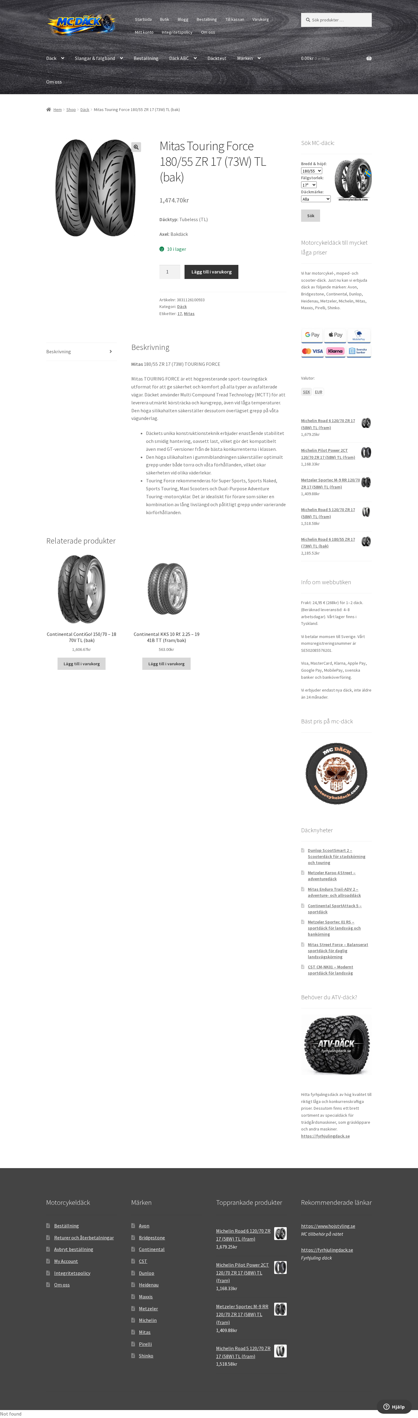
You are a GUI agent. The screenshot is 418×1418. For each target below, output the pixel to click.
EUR (318, 392)
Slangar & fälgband (95, 58)
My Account (66, 1261)
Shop (71, 109)
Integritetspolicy (177, 32)
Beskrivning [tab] (58, 351)
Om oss (208, 32)
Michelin (148, 1320)
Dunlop (146, 1273)
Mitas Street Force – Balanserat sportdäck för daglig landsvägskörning (338, 951)
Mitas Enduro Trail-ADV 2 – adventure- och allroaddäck (334, 892)
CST (143, 1261)
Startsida (143, 19)
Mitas (189, 313)
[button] (136, 147)
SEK (306, 392)
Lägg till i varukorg (212, 272)
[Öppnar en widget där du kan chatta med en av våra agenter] (394, 1407)
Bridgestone (152, 1237)
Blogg (183, 19)
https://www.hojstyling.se (328, 1226)
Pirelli (145, 1344)
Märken (245, 58)
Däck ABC (179, 58)
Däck (51, 58)
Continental (152, 1249)
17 (179, 313)
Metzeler (148, 1308)
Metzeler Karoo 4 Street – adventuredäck (332, 876)
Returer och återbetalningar (84, 1237)
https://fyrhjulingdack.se (325, 1136)
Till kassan (235, 19)
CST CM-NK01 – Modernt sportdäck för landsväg (330, 970)
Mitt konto (144, 32)
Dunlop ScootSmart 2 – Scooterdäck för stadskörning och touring (336, 856)
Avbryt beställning (73, 1249)
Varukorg (260, 19)
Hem (58, 109)
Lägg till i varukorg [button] (82, 663)
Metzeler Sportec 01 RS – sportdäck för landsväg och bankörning (334, 928)
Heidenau (149, 1285)
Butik (164, 19)
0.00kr (315, 58)
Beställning (207, 19)
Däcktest (216, 58)
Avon (144, 1226)
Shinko (146, 1356)
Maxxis (146, 1297)
